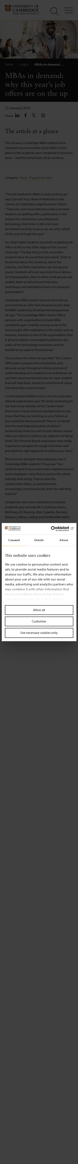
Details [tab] (39, 540)
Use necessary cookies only (39, 633)
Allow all (39, 610)
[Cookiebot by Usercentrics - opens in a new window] (55, 528)
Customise (39, 621)
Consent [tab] (14, 540)
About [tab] (63, 540)
